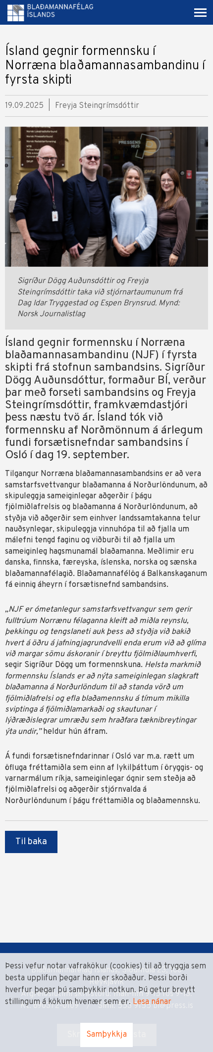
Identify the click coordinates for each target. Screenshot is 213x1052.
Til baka (31, 842)
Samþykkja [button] (106, 1034)
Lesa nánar (152, 1002)
